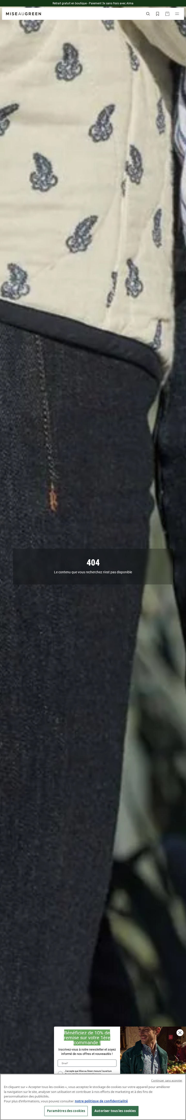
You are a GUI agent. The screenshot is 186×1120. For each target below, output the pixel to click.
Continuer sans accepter (166, 1080)
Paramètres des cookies (66, 1111)
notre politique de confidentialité (101, 1101)
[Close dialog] (180, 1032)
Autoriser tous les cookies (115, 1111)
